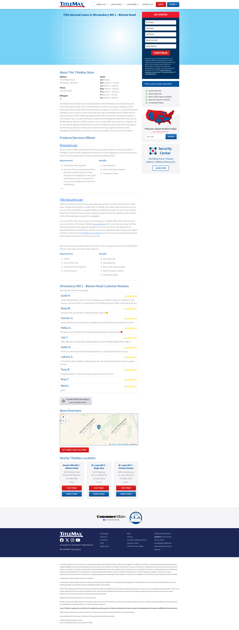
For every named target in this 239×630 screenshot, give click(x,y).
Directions (71, 494)
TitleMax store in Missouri (92, 233)
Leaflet (113, 444)
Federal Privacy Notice (162, 534)
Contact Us (147, 4)
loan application (99, 224)
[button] (98, 427)
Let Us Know (76, 549)
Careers (130, 537)
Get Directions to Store (74, 450)
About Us (103, 537)
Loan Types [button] (116, 4)
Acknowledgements (150, 74)
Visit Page (72, 488)
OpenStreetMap (123, 444)
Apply (161, 4)
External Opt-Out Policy (163, 546)
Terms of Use (159, 540)
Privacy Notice (156, 72)
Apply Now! (104, 546)
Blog (129, 534)
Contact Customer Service (136, 540)
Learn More (162, 169)
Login (172, 4)
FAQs (102, 543)
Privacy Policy (162, 537)
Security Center (133, 543)
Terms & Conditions (168, 72)
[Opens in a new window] (111, 518)
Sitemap (157, 550)
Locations (103, 540)
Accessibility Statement (162, 543)
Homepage (104, 534)
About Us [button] (101, 4)
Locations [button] (132, 4)
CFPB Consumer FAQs (135, 546)
